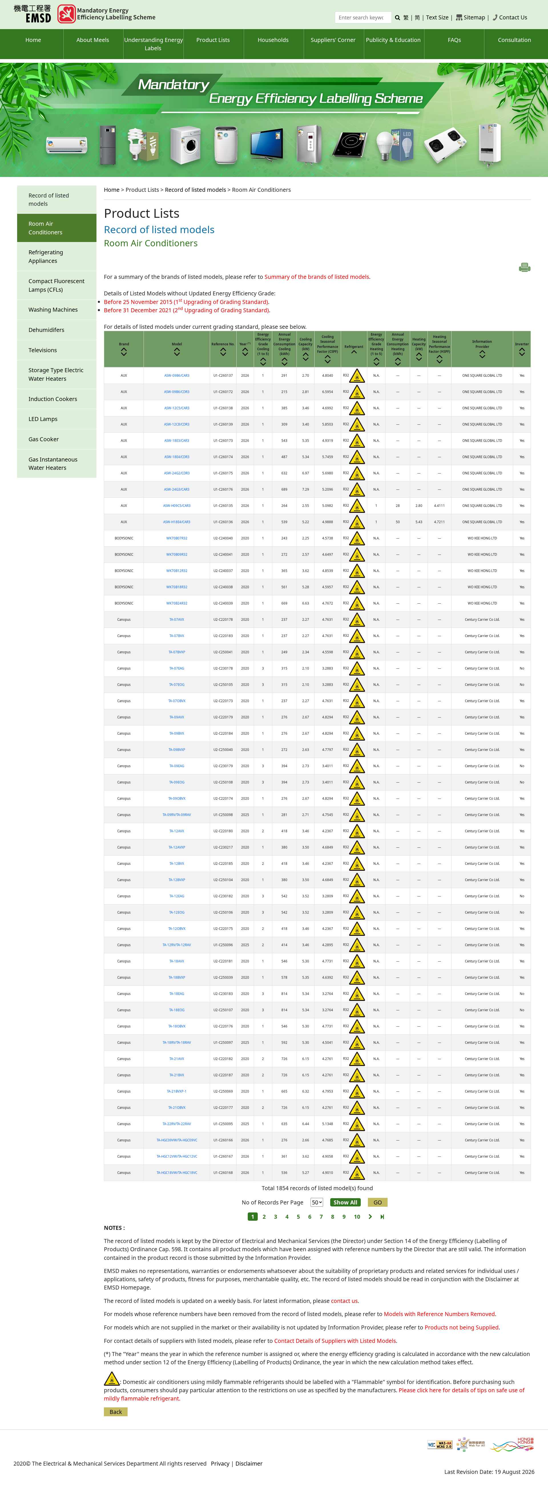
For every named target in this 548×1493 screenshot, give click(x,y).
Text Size (437, 17)
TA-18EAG (177, 994)
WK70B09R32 (177, 554)
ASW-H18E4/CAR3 (176, 522)
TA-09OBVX (177, 798)
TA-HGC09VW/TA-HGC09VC (177, 1140)
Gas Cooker (44, 439)
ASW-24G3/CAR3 (177, 489)
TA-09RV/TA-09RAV (177, 815)
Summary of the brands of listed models (317, 277)
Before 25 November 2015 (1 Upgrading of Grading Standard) (186, 302)
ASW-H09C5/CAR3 (177, 505)
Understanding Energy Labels (153, 44)
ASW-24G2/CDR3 (177, 473)
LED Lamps (43, 419)
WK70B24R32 (177, 603)
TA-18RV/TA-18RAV (177, 1042)
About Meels (92, 40)
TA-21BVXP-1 (177, 1091)
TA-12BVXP (177, 880)
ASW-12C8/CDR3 (177, 424)
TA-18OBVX (177, 1026)
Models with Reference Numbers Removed (439, 1314)
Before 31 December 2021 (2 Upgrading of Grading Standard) (186, 310)
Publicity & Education (393, 40)
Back (116, 1412)
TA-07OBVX (177, 701)
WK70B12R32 (177, 571)
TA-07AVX (177, 619)
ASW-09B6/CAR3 (177, 375)
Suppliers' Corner (333, 40)
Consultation (514, 40)
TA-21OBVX (177, 1107)
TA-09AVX (177, 717)
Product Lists (213, 40)
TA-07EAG (177, 668)
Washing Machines (53, 309)
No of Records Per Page (272, 1202)
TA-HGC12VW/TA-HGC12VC (177, 1156)
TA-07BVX (177, 636)
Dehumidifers (46, 330)
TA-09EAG (177, 766)
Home (33, 40)
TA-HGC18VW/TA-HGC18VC (177, 1172)
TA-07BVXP (177, 652)
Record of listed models (195, 190)
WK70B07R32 (177, 538)
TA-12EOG (176, 912)
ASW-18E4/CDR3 (177, 457)
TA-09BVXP (177, 749)
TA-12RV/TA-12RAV (177, 945)
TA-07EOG (176, 684)
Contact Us (513, 17)
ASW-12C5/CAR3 (177, 408)
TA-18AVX (177, 961)
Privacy (220, 1463)
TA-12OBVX (177, 928)
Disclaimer (249, 1463)
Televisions (43, 350)
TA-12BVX (177, 863)
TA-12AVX (177, 831)
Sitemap (474, 17)
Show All (345, 1202)
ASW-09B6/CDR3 (177, 392)
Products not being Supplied (462, 1327)
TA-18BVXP (177, 977)
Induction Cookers (53, 399)
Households (273, 40)
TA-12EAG (177, 896)
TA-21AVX (177, 1059)
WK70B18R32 (177, 587)
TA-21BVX (177, 1075)
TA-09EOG (176, 782)
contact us (344, 1301)
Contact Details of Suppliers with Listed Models (335, 1341)
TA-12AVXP (177, 847)
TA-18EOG (176, 1010)
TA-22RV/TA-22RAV (177, 1124)
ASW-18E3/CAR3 (176, 440)
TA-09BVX (177, 733)
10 (357, 1216)
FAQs (454, 40)
